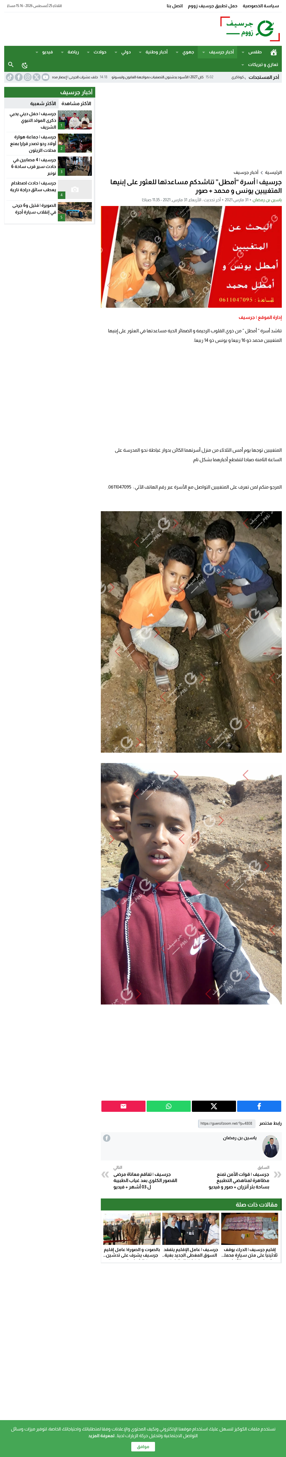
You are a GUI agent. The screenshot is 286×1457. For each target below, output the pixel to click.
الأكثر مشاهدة (76, 103)
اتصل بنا (175, 5)
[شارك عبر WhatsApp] (168, 1106)
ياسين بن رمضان (267, 199)
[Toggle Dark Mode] (25, 65)
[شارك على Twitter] (214, 1106)
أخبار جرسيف (221, 51)
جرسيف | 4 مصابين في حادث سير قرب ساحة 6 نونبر (33, 166)
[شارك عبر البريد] (123, 1106)
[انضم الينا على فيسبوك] (18, 77)
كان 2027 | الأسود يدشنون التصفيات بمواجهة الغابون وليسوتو (209, 77)
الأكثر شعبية (43, 103)
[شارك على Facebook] (259, 1106)
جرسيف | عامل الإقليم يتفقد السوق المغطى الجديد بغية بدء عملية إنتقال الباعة (191, 1255)
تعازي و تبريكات (263, 64)
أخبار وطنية (157, 51)
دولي (126, 51)
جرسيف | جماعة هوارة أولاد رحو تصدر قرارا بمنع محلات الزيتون (33, 143)
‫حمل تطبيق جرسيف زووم (212, 5)
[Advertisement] (106, 28)
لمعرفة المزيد (101, 1435)
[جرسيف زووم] (245, 29)
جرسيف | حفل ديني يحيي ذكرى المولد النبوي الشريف (32, 120)
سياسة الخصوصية (261, 5)
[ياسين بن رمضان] (270, 1146)
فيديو (47, 51)
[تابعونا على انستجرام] (27, 77)
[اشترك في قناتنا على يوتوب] (44, 77)
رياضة (73, 51)
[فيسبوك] (106, 1138)
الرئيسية (273, 52)
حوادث (100, 51)
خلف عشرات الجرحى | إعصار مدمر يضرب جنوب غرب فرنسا (107, 77)
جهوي (188, 51)
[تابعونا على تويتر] (36, 77)
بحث (11, 64)
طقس (255, 51)
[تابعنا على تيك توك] (9, 77)
